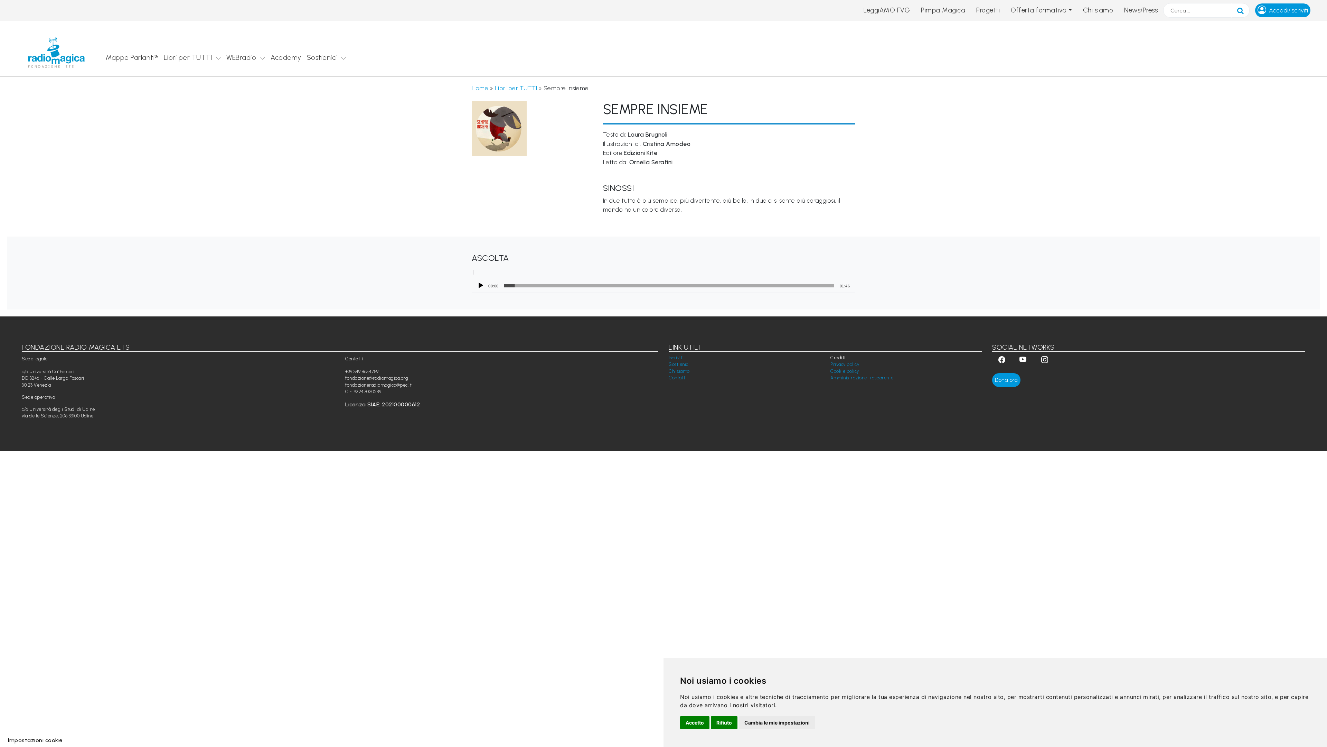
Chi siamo (1098, 10)
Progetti (988, 10)
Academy (286, 57)
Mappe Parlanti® (132, 57)
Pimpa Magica (943, 10)
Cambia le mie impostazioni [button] (777, 723)
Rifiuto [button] (724, 723)
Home (480, 88)
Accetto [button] (695, 723)
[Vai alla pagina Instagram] (1044, 360)
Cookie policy (844, 371)
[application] (663, 286)
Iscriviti (676, 357)
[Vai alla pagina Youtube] (1024, 360)
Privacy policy (844, 364)
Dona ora (1006, 380)
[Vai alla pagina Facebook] (1002, 360)
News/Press (1141, 10)
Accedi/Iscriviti (1288, 10)
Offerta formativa (1039, 10)
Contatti (678, 377)
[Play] (480, 285)
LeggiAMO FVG (887, 10)
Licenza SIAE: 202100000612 (382, 404)
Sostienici (322, 57)
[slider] (669, 285)
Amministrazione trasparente (862, 377)
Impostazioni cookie (35, 740)
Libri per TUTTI (188, 57)
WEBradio (241, 57)
